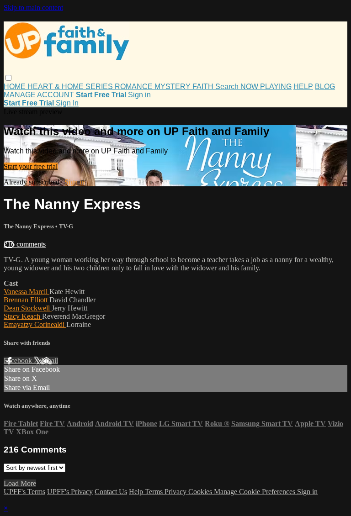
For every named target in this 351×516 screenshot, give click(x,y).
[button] (8, 78)
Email (49, 360)
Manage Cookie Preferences (255, 491)
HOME (15, 86)
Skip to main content (33, 7)
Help (137, 491)
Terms (155, 491)
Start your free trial (31, 166)
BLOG (325, 86)
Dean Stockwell (28, 308)
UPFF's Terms (24, 491)
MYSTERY (173, 86)
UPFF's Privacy (70, 491)
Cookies (201, 491)
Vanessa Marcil (26, 291)
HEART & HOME (56, 86)
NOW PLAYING (266, 86)
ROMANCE (134, 86)
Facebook (19, 360)
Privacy (176, 491)
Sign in (139, 95)
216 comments (25, 244)
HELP (303, 86)
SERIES (100, 86)
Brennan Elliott (26, 300)
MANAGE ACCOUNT (39, 95)
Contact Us (111, 491)
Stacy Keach (23, 316)
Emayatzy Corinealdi (35, 324)
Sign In (67, 103)
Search (227, 86)
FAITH (203, 86)
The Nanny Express (29, 226)
